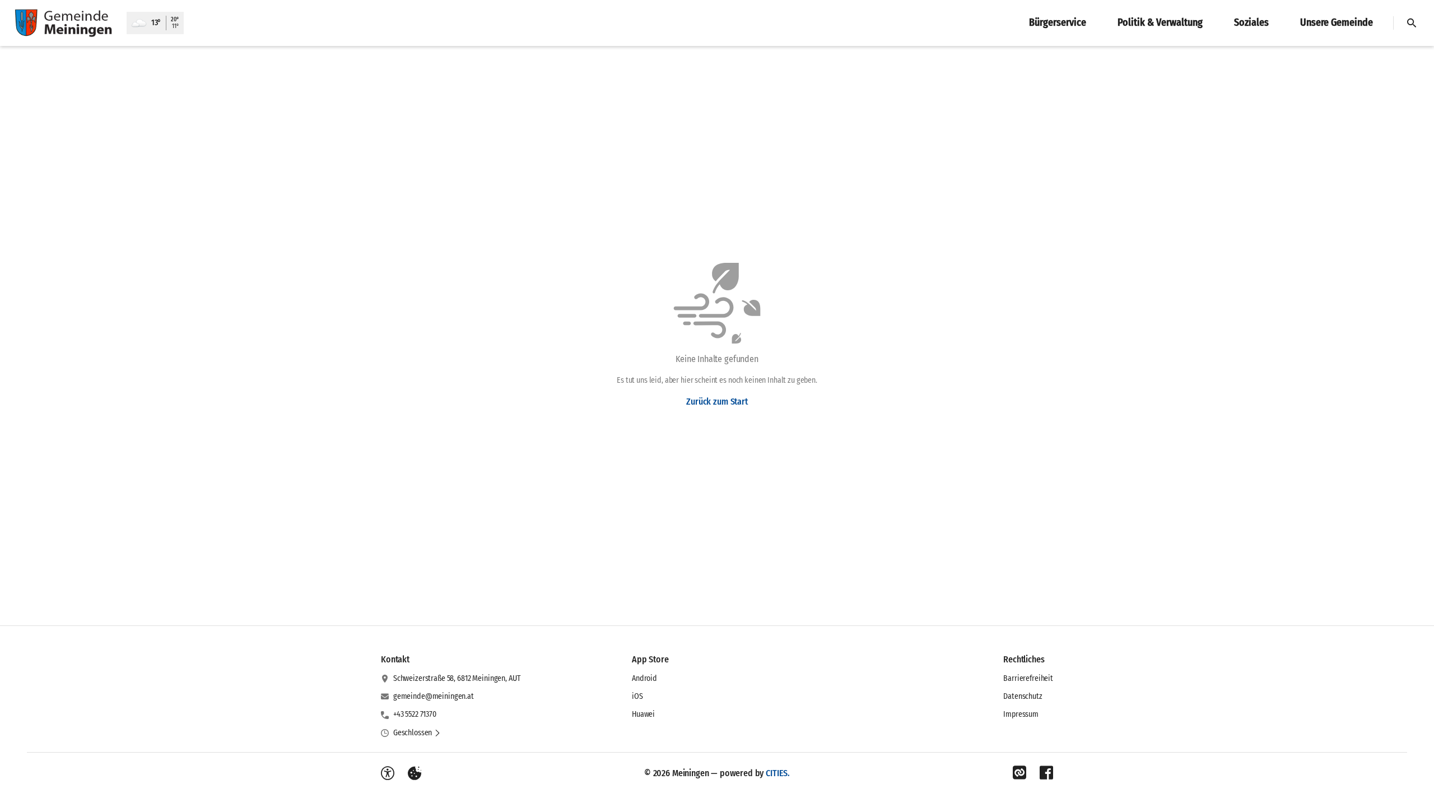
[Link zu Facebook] (1046, 773)
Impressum (1021, 714)
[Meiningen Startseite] (63, 23)
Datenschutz (1022, 696)
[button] (417, 733)
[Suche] (1412, 23)
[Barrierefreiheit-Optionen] (387, 773)
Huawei (643, 714)
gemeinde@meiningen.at (433, 696)
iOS (637, 696)
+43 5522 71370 (414, 714)
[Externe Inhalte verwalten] (414, 773)
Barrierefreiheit (1028, 678)
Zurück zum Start (716, 401)
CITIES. (778, 773)
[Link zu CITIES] (1019, 773)
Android (644, 678)
